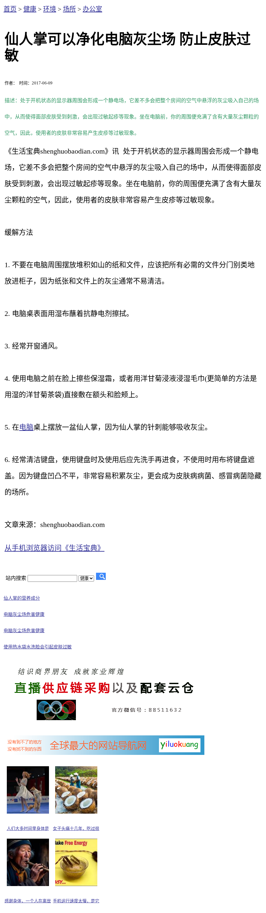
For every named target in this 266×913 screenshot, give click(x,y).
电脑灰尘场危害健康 (24, 614)
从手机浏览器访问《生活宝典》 (54, 548)
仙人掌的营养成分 (22, 598)
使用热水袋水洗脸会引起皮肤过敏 (38, 646)
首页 (10, 9)
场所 (69, 9)
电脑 (26, 427)
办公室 (92, 9)
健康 (29, 9)
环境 (49, 9)
